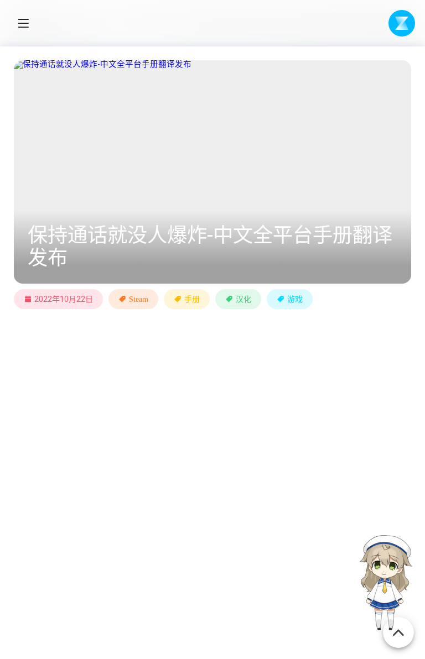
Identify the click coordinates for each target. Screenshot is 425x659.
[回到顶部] (398, 626)
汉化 (243, 299)
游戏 (295, 299)
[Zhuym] (401, 23)
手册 (192, 299)
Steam (138, 299)
